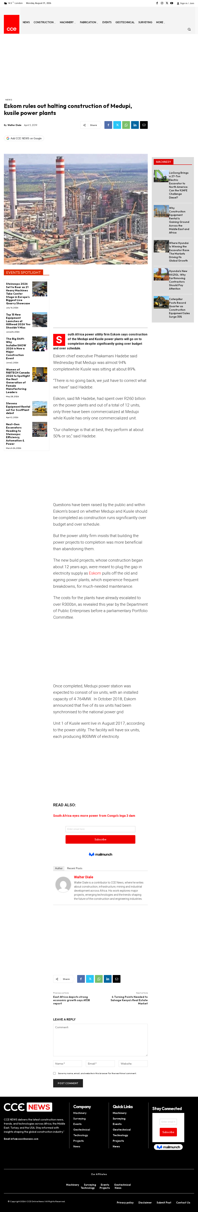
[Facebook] (157, 3)
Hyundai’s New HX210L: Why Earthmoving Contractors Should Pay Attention (178, 279)
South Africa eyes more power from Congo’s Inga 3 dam (94, 816)
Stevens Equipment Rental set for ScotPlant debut (18, 408)
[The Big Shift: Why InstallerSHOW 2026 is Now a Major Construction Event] (39, 343)
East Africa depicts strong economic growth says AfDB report (71, 1000)
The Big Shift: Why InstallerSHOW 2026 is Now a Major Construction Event (16, 348)
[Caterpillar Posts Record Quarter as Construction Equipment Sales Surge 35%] (161, 302)
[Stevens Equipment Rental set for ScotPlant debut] (39, 408)
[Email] (144, 125)
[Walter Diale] (63, 884)
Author (58, 868)
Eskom (94, 573)
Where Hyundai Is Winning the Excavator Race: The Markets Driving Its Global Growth (179, 251)
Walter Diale (14, 125)
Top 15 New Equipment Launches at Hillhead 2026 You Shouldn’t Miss (18, 321)
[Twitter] (167, 3)
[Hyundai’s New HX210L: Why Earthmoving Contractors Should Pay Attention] (161, 274)
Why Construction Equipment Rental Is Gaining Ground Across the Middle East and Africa (179, 220)
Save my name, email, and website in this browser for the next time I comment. (97, 1073)
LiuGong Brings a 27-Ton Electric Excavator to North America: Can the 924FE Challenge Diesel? (179, 185)
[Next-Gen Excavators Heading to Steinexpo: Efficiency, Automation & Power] (39, 429)
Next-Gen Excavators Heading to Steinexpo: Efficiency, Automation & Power (15, 434)
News (8, 99)
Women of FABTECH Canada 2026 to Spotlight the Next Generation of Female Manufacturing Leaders (18, 381)
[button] (189, 29)
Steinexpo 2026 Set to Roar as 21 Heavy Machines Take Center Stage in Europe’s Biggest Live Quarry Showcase (18, 293)
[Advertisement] (76, 69)
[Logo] (11, 29)
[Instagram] (162, 3)
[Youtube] (171, 3)
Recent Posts (74, 868)
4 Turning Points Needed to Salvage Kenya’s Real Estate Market (129, 1000)
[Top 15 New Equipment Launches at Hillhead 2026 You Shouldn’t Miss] (39, 319)
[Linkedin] (135, 125)
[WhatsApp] (126, 125)
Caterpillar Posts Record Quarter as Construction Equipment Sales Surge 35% (179, 307)
